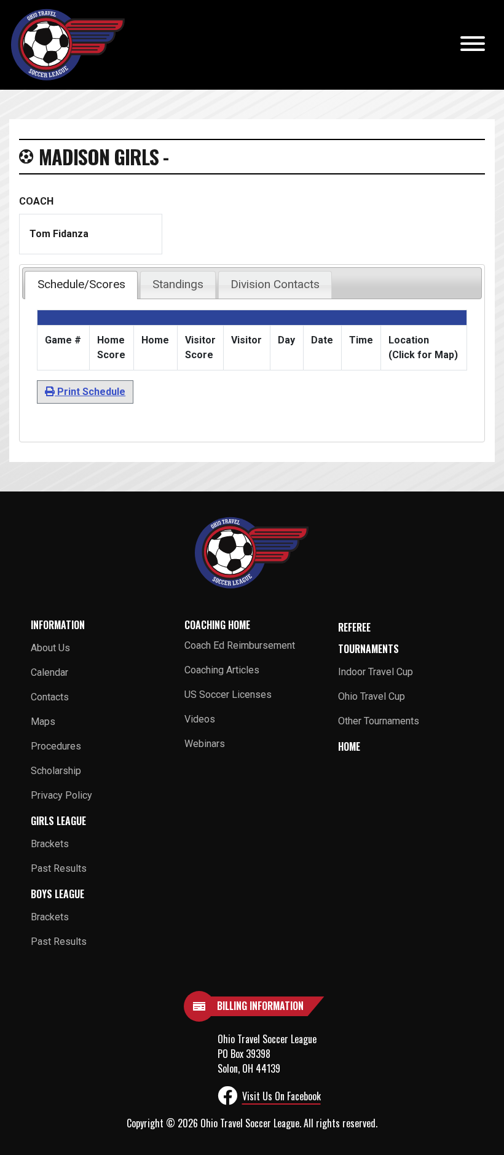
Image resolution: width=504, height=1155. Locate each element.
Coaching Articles (221, 670)
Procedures (56, 746)
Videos (199, 719)
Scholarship (56, 771)
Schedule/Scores (81, 284)
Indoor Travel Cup (375, 672)
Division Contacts (275, 284)
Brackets (50, 844)
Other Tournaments (378, 721)
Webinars (204, 744)
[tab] (81, 285)
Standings (177, 284)
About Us (50, 648)
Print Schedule (90, 391)
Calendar (49, 672)
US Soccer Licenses (228, 694)
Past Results (59, 868)
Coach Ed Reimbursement (239, 645)
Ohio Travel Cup (371, 696)
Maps (43, 721)
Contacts (50, 697)
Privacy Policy (61, 795)
